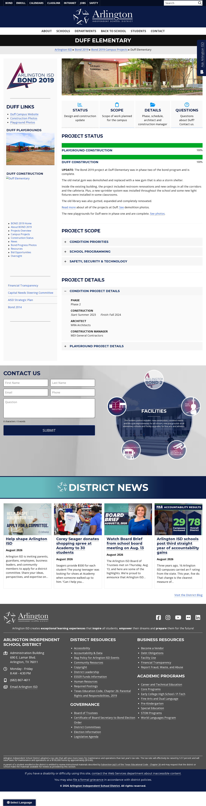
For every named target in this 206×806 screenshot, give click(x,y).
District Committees (87, 727)
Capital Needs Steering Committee (30, 292)
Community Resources (88, 662)
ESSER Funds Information (90, 676)
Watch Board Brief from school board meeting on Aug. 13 (125, 543)
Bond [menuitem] (9, 3)
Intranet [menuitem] (70, 3)
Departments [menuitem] (85, 31)
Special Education (152, 708)
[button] (199, 2)
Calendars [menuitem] (36, 3)
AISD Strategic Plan (20, 300)
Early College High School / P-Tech (163, 694)
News (14, 241)
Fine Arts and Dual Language (159, 698)
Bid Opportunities (21, 252)
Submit (49, 430)
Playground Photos (22, 122)
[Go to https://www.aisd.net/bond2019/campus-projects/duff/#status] (80, 114)
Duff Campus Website (24, 114)
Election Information (87, 732)
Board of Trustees (86, 713)
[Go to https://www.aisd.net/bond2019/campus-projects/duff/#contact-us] (187, 114)
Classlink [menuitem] (53, 3)
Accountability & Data (88, 653)
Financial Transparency (23, 285)
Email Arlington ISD (24, 687)
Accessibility (82, 648)
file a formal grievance (88, 779)
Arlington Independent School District (95, 785)
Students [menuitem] (138, 31)
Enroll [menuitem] (21, 3)
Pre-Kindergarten (152, 703)
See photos (157, 213)
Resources (17, 248)
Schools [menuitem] (63, 31)
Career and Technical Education (161, 684)
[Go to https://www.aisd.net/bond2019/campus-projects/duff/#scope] (117, 114)
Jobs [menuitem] (83, 3)
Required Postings (86, 686)
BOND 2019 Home (21, 223)
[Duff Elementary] (30, 194)
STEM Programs (151, 713)
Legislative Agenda (86, 736)
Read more (69, 207)
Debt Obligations (152, 653)
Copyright (80, 667)
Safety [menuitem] (93, 3)
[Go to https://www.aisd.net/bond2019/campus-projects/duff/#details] (152, 114)
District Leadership (86, 672)
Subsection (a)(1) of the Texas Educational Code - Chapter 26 (131, 764)
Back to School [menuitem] (113, 31)
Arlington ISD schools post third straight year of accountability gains (178, 546)
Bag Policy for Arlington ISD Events (96, 657)
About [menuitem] (46, 31)
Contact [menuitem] (158, 31)
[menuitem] (158, 617)
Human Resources (85, 681)
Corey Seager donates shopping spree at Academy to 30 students (77, 546)
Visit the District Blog (188, 595)
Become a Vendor (152, 648)
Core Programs (151, 689)
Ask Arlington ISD (202, 54)
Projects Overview (21, 230)
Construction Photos (23, 118)
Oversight (16, 256)
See (121, 207)
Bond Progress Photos (24, 245)
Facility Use (148, 657)
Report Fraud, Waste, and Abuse (162, 667)
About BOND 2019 (21, 227)
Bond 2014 (15, 307)
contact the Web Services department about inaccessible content (136, 773)
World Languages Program (158, 717)
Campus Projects (20, 234)
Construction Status (22, 237)
